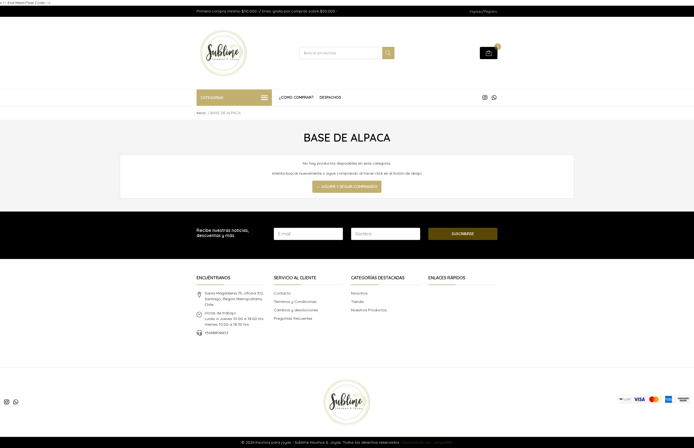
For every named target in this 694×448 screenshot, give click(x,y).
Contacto (282, 293)
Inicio (201, 112)
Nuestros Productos (369, 310)
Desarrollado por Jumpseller (426, 442)
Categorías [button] (212, 97)
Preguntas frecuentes (293, 318)
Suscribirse (463, 233)
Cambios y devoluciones (296, 310)
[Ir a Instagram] (485, 97)
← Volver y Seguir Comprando (346, 186)
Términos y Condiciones (295, 301)
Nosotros (359, 293)
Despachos (330, 97)
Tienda (357, 301)
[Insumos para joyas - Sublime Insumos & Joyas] (224, 53)
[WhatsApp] (494, 97)
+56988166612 (216, 332)
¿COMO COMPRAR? (296, 97)
